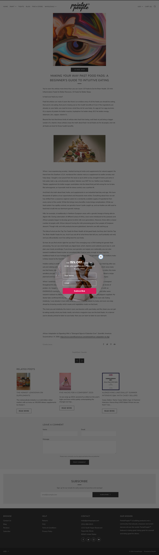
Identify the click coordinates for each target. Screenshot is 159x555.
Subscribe (79, 290)
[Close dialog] (101, 257)
